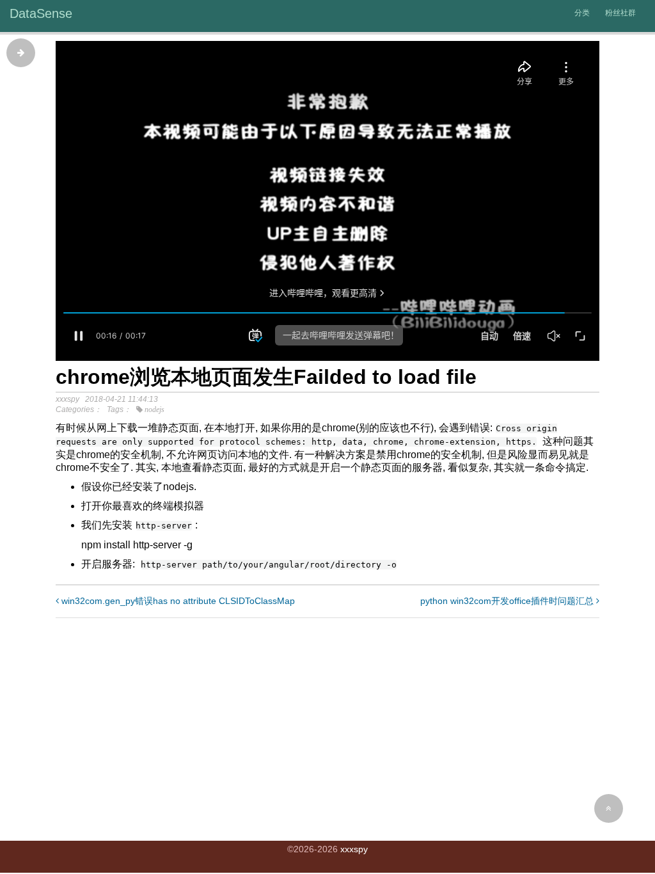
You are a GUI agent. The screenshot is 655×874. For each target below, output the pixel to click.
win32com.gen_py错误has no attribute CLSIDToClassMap (177, 601)
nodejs (154, 409)
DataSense (41, 13)
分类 (582, 12)
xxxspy (354, 849)
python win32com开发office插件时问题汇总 (508, 601)
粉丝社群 (620, 12)
